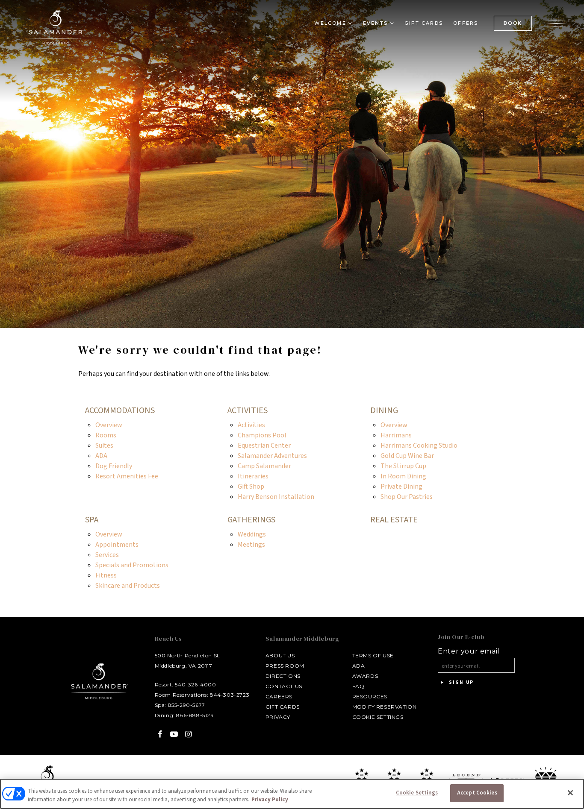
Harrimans (396, 435)
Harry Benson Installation (276, 496)
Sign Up (460, 682)
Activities (247, 410)
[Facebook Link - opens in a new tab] (160, 734)
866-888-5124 (195, 715)
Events (375, 23)
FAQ (358, 686)
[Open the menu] (556, 22)
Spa (91, 520)
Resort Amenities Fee (126, 476)
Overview (108, 425)
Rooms (105, 435)
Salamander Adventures (272, 455)
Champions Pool (262, 435)
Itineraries (253, 476)
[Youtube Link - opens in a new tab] (174, 734)
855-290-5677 (186, 705)
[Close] (570, 792)
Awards (365, 676)
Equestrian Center (264, 445)
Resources (369, 696)
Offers (465, 23)
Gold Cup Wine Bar (407, 455)
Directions (283, 676)
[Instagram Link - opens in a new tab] (188, 734)
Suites (104, 445)
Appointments (117, 544)
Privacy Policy (269, 799)
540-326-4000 (195, 684)
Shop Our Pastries (406, 496)
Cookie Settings (378, 717)
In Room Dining (403, 476)
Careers (278, 696)
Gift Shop (251, 486)
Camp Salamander (264, 466)
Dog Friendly (113, 466)
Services (107, 555)
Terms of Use (373, 655)
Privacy (277, 717)
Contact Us (283, 686)
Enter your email (469, 651)
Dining (384, 410)
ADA (101, 455)
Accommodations (120, 410)
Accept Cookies (477, 793)
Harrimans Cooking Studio (418, 445)
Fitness (106, 575)
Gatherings (251, 520)
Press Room (284, 665)
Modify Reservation (384, 706)
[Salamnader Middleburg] (55, 27)
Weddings (252, 534)
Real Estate (394, 520)
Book (513, 23)
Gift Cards (423, 23)
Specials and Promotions (131, 565)
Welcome (330, 23)
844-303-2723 (229, 695)
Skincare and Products (127, 585)
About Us (280, 655)
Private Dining (401, 486)
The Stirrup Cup (403, 466)
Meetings (251, 544)
